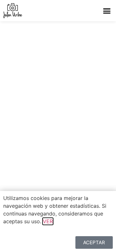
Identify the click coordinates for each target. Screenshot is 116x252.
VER (48, 221)
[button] (107, 11)
